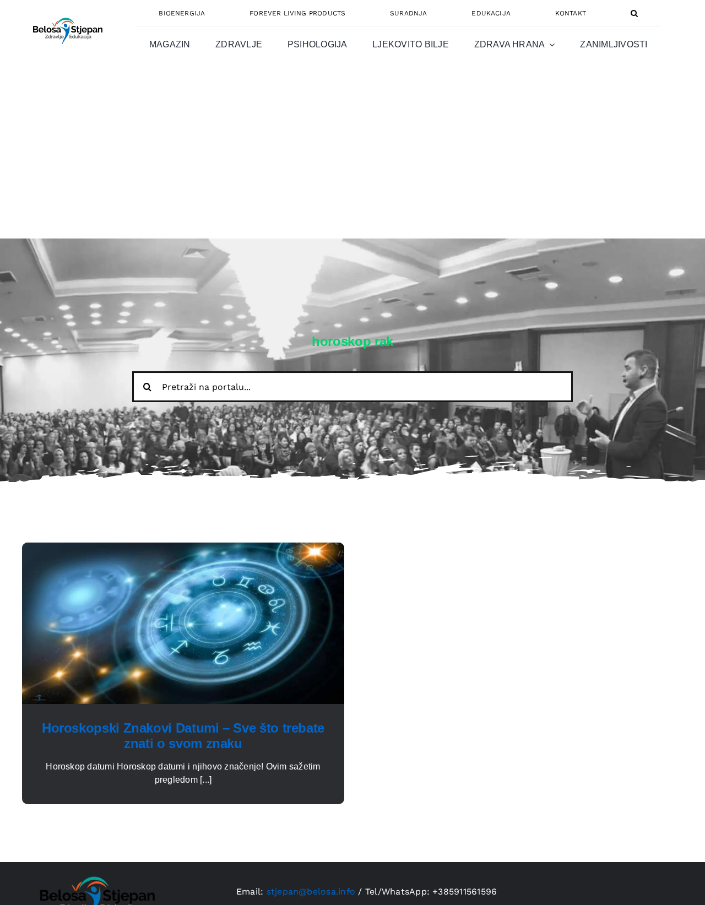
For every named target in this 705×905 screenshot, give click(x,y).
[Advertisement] (352, 156)
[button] (634, 13)
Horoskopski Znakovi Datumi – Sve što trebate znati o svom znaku (183, 735)
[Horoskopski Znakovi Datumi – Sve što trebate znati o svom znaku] (183, 549)
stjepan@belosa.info (311, 891)
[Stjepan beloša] (66, 13)
